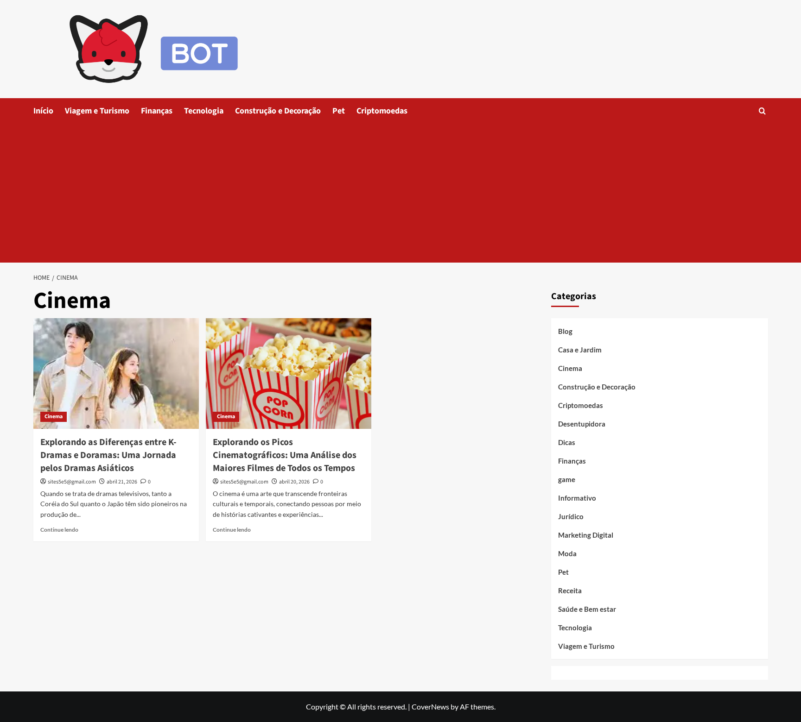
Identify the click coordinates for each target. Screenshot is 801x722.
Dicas (566, 442)
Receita (570, 590)
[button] (762, 111)
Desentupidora (581, 424)
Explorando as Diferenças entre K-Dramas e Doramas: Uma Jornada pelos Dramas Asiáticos (108, 455)
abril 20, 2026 (294, 482)
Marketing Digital (585, 535)
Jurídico (571, 516)
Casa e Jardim (580, 349)
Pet (338, 111)
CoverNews (430, 706)
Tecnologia (203, 111)
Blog (565, 331)
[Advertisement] (400, 193)
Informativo (577, 498)
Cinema (53, 417)
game (566, 479)
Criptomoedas (381, 111)
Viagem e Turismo (97, 111)
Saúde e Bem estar (587, 609)
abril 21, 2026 (122, 482)
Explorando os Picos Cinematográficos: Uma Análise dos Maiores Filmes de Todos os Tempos (284, 455)
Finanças (156, 111)
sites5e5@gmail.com (72, 482)
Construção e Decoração (278, 111)
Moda (567, 553)
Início (43, 111)
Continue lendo (59, 529)
